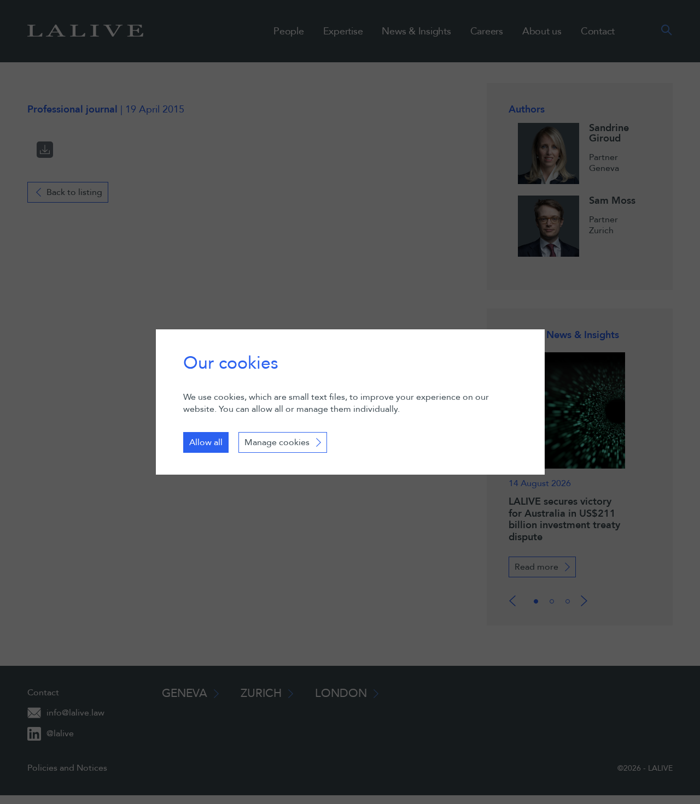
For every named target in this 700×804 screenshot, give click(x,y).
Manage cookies (277, 442)
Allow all (206, 442)
